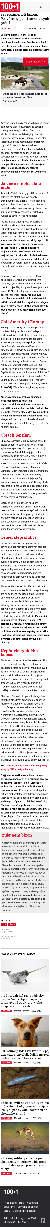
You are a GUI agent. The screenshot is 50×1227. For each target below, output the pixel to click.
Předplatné (10, 1202)
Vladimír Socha (30, 28)
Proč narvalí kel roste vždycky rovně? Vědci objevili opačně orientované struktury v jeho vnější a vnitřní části (22, 1001)
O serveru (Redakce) (25, 1210)
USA (3, 924)
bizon (12, 924)
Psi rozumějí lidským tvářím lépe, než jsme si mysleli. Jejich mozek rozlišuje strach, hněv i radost (25, 1054)
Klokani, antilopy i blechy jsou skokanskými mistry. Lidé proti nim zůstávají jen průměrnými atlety (23, 1163)
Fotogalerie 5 (35, 61)
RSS (21, 1202)
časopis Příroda (7, 932)
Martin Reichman (21, 1011)
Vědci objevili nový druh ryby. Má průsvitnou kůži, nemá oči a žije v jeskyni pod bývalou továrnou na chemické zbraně (25, 1108)
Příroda (6, 1011)
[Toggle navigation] (46, 7)
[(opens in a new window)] (43, 1212)
